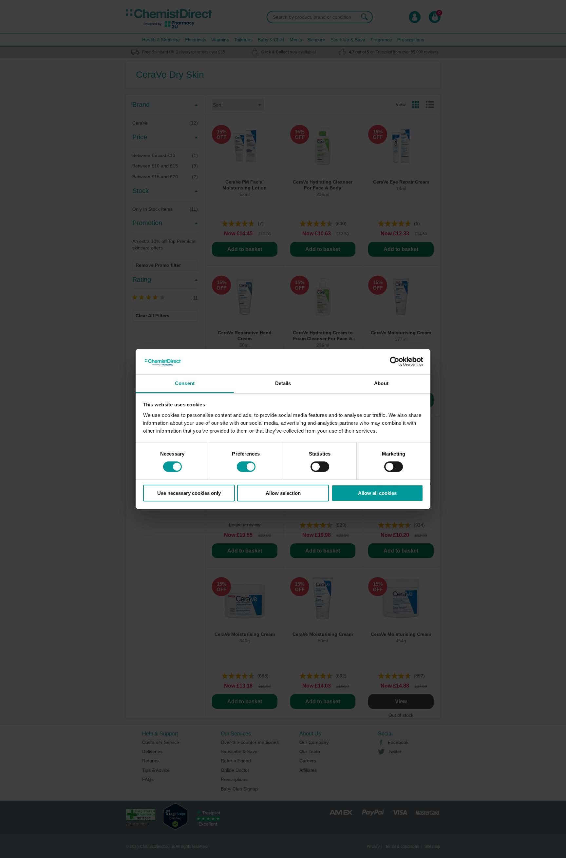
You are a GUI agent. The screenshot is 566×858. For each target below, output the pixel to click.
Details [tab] (283, 383)
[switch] (246, 466)
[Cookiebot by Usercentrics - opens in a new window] (394, 361)
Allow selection (283, 493)
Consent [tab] (185, 383)
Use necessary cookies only (189, 493)
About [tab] (381, 383)
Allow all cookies (377, 493)
